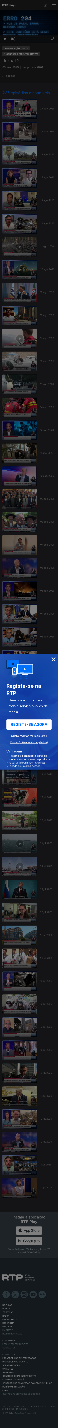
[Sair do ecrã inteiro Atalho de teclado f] (53, 1424)
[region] (29, 714)
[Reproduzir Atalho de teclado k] (5, 1424)
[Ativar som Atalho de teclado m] (13, 1424)
